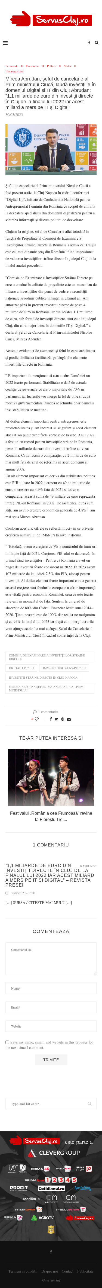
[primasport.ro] (51, 1180)
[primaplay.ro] (84, 1168)
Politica (51, 66)
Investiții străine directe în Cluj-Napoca (43, 677)
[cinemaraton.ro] (51, 1199)
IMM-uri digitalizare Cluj (64, 668)
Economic (11, 66)
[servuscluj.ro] (80, 1218)
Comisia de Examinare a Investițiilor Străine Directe (47, 657)
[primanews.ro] (63, 1168)
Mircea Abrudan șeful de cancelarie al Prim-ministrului (47, 688)
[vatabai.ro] (51, 1229)
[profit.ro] (19, 1188)
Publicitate (85, 1271)
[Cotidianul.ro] (51, 1188)
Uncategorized (14, 71)
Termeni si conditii (23, 1271)
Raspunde (88, 866)
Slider (67, 66)
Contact (67, 1271)
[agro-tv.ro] (42, 1217)
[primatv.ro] (12, 1169)
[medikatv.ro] (31, 1198)
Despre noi (49, 1271)
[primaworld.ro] (13, 1217)
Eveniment (32, 66)
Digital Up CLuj (21, 668)
